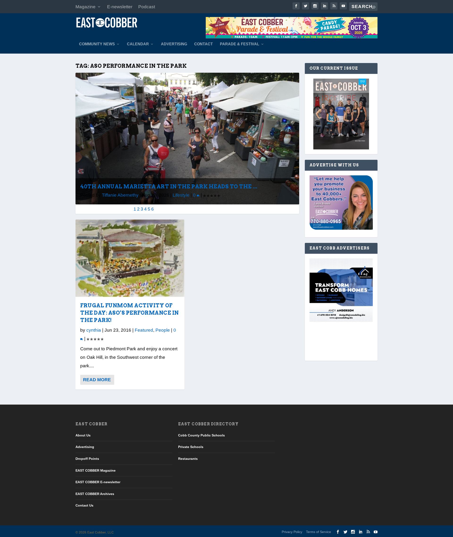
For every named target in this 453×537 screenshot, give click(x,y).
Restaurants (188, 459)
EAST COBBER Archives (95, 494)
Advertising (174, 44)
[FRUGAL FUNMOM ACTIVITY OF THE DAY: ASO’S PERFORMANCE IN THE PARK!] (130, 258)
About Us (83, 435)
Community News (97, 44)
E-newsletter (119, 6)
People (162, 330)
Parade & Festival (239, 44)
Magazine (86, 6)
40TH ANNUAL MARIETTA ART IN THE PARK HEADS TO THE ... (168, 186)
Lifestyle (181, 195)
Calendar (138, 44)
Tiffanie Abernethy (120, 195)
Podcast (146, 6)
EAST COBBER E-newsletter (98, 482)
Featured (144, 330)
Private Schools (190, 447)
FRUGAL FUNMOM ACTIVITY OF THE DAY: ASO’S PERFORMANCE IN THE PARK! (129, 312)
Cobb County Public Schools (201, 435)
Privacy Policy (292, 532)
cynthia (93, 330)
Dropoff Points (87, 459)
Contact (203, 44)
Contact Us (84, 505)
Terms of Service (318, 532)
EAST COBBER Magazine (96, 470)
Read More (97, 379)
